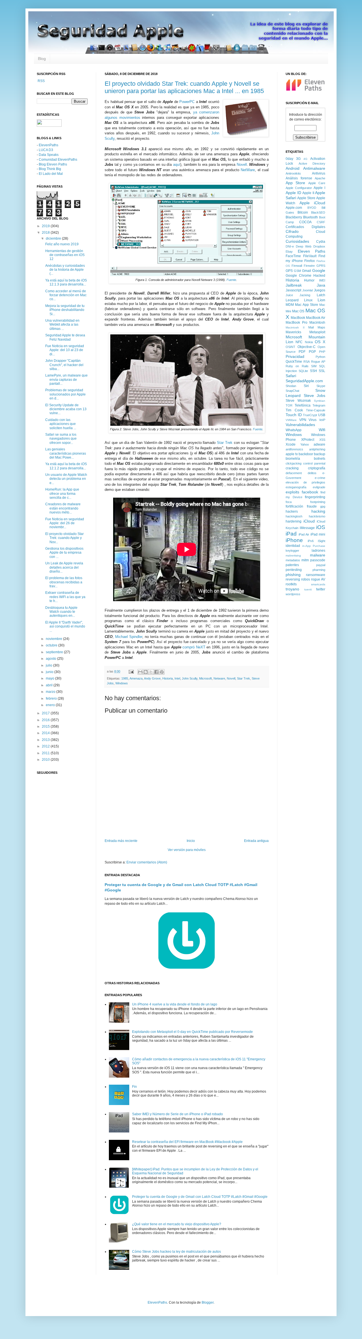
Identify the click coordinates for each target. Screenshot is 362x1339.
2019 (46, 226)
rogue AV (318, 579)
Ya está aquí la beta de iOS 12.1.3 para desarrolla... (66, 282)
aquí (176, 164)
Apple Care (316, 183)
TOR (289, 405)
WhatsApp (293, 430)
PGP (312, 352)
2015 (46, 726)
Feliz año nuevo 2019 (62, 244)
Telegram (319, 405)
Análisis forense (299, 178)
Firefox (309, 261)
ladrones (318, 551)
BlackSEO (318, 212)
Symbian (319, 400)
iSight (321, 541)
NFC (299, 342)
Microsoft (205, 678)
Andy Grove (152, 678)
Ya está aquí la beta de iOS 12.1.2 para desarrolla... (66, 466)
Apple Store (306, 198)
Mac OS (298, 311)
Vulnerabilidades (300, 424)
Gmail (306, 271)
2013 (46, 740)
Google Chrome (298, 276)
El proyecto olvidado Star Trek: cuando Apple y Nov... (64, 538)
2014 (46, 733)
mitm (305, 560)
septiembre (55, 652)
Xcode (291, 444)
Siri (306, 386)
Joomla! (307, 290)
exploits (292, 492)
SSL (322, 371)
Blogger (208, 1302)
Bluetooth (310, 217)
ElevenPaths (48, 145)
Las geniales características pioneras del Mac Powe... (65, 453)
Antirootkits (293, 173)
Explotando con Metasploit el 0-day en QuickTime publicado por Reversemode (192, 1032)
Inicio (191, 841)
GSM (297, 270)
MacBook (298, 318)
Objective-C (307, 347)
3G (298, 159)
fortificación (294, 506)
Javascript (293, 290)
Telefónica (303, 405)
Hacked (319, 276)
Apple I (319, 188)
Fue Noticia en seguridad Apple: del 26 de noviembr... (64, 523)
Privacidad (295, 356)
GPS (289, 271)
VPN (302, 420)
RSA (306, 361)
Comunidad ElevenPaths (58, 160)
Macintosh (317, 322)
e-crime (320, 478)
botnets (319, 459)
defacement (294, 473)
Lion (321, 300)
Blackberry (294, 217)
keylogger (292, 550)
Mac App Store (306, 305)
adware (319, 444)
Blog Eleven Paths (53, 164)
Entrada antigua (256, 841)
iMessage (307, 528)
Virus (312, 420)
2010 (46, 760)
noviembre (54, 639)
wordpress (293, 594)
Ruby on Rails (297, 366)
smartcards (318, 584)
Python (320, 356)
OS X (320, 341)
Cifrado (292, 231)
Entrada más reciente (121, 841)
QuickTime (294, 362)
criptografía (316, 468)
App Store (295, 182)
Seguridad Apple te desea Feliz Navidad (65, 337)
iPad (291, 534)
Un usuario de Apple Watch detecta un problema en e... (66, 479)
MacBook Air (315, 318)
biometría (293, 459)
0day (289, 159)
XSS (322, 439)
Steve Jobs (315, 395)
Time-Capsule (315, 410)
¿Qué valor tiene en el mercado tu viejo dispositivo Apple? (176, 1224)
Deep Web (303, 246)
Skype (320, 386)
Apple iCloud (312, 203)
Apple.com (294, 208)
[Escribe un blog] (145, 672)
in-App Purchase (314, 545)
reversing (293, 579)
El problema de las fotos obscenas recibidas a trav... (63, 582)
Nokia (309, 342)
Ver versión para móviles (187, 850)
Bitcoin (303, 212)
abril (49, 685)
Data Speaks (49, 155)
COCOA (305, 222)
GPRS (320, 265)
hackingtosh (294, 516)
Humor (309, 280)
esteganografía (296, 487)
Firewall (297, 265)
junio (50, 672)
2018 (46, 233)
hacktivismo (317, 516)
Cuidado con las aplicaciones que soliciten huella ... (60, 424)
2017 (46, 713)
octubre (52, 645)
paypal (320, 565)
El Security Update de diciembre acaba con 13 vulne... (66, 409)
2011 (46, 753)
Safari (291, 375)
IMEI (322, 280)
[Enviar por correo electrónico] (140, 672)
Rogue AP (318, 361)
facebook (310, 492)
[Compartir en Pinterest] (162, 672)
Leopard (292, 300)
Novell (242, 164)
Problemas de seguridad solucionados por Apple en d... (65, 394)
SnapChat (292, 390)
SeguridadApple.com (304, 381)
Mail (311, 327)
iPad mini (318, 534)
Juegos (319, 290)
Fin (134, 1087)
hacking (318, 511)
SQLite (303, 371)
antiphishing (317, 449)
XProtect (307, 440)
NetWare (248, 170)
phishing (293, 574)
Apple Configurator (299, 188)
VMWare (291, 420)
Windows (121, 683)
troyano (292, 589)
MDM (290, 305)
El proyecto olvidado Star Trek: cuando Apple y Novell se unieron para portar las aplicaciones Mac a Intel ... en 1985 (184, 87)
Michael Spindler (128, 637)
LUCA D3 (46, 150)
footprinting (317, 502)
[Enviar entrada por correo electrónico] (131, 671)
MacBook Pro (296, 322)
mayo (50, 678)
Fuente (231, 279)
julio (49, 665)
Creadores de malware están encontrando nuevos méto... (63, 508)
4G (305, 158)
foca (289, 502)
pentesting (294, 570)
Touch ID (294, 414)
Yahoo (304, 444)
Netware (219, 678)
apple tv (292, 454)
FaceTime (293, 256)
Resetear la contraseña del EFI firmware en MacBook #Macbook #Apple (187, 1142)
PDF (302, 352)
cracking (292, 468)
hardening (293, 521)
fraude (312, 506)
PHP (322, 351)
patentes (292, 565)
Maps (321, 327)
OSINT (290, 347)
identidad (293, 546)
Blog (42, 58)
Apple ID (293, 192)
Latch (321, 295)
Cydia (320, 242)
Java (321, 285)
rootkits (291, 584)
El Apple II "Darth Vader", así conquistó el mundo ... (65, 626)
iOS (320, 527)
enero (51, 705)
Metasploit (317, 332)
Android (292, 168)
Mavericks (293, 332)
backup (319, 454)
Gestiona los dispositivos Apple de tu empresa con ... (64, 553)
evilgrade (319, 487)
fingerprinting (315, 497)
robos (305, 579)
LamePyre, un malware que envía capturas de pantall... (66, 379)
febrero (52, 698)
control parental (314, 463)
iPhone (294, 540)
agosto (51, 659)
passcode (317, 560)
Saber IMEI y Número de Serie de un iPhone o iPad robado (177, 1114)
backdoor (306, 454)
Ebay (289, 251)
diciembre (54, 238)
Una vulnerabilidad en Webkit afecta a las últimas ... (62, 325)
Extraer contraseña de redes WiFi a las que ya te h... (65, 597)
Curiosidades (297, 241)
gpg (322, 506)
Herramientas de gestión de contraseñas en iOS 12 (65, 255)
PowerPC (187, 102)
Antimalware (314, 168)
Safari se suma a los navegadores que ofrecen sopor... (61, 439)
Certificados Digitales (305, 227)
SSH (313, 371)
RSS (41, 81)
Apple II (308, 193)
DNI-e (290, 246)
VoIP (322, 420)
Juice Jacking (298, 295)
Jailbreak (294, 285)
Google (318, 270)
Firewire (309, 265)
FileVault (309, 256)
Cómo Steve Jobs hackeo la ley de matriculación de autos (176, 1252)
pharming (319, 569)
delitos (312, 473)
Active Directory (312, 163)
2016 (46, 720)
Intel (177, 678)
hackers (292, 511)
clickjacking (293, 463)
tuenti (308, 589)
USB (321, 415)
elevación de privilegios (305, 482)
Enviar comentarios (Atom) (146, 862)
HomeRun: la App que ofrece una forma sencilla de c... (62, 493)
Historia (167, 678)
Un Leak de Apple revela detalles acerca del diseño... (64, 567)
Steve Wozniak (298, 401)
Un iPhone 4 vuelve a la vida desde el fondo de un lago (174, 1004)
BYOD (311, 207)
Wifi (322, 429)
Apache (320, 178)
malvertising (293, 555)
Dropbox (319, 246)
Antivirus (318, 173)
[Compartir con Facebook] (156, 672)
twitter (320, 589)
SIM (313, 366)
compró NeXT (193, 647)
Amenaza (136, 678)
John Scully (189, 678)
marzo (51, 692)
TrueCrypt (310, 415)
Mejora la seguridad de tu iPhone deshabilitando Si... (65, 310)
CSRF (321, 222)
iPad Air (304, 534)
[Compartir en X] (151, 672)
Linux (308, 300)
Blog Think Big (50, 169)
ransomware (315, 575)
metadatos (293, 560)
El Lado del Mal (51, 174)
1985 (124, 678)
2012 (46, 746)
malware (317, 555)
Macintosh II (295, 327)
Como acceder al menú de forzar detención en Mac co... (66, 295)
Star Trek (224, 442)
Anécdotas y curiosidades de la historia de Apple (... (65, 270)
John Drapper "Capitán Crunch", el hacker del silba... (64, 365)
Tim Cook (294, 410)
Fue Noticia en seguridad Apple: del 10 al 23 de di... (64, 350)
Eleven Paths (312, 251)
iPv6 (311, 541)
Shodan (291, 386)
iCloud (309, 521)
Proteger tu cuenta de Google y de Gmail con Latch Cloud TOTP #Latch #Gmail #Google (200, 1197)
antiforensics (294, 449)
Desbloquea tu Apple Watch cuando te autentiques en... (61, 612)
